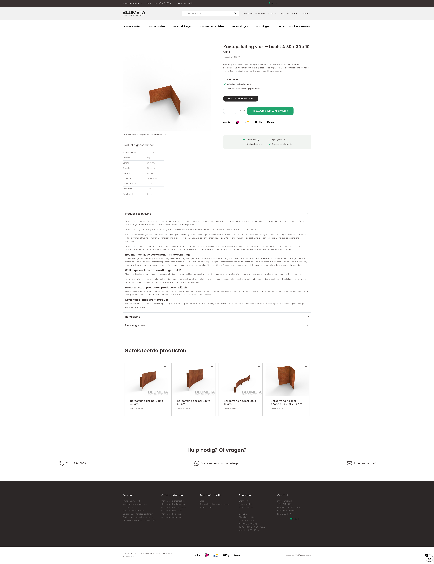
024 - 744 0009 (284, 504)
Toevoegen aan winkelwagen (270, 111)
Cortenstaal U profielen (171, 511)
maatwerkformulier (137, 307)
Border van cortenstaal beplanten (138, 514)
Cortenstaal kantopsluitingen (174, 507)
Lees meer (279, 71)
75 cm (219, 265)
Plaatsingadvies (135, 325)
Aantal (242, 111)
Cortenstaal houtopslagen (173, 514)
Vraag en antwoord (131, 501)
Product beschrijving (138, 214)
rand (168, 246)
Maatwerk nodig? (239, 98)
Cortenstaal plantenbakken (173, 501)
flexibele (274, 246)
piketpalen (162, 265)
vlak (177, 249)
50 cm (210, 265)
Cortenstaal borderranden (173, 504)
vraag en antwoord (286, 274)
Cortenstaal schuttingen (172, 517)
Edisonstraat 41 (245, 504)
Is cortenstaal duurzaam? (134, 511)
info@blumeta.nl (284, 501)
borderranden (284, 65)
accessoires (168, 225)
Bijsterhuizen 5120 (247, 517)
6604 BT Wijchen (246, 507)
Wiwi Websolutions (303, 555)
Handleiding (132, 317)
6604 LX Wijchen (246, 520)
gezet (160, 246)
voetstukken (130, 241)
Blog (202, 501)
